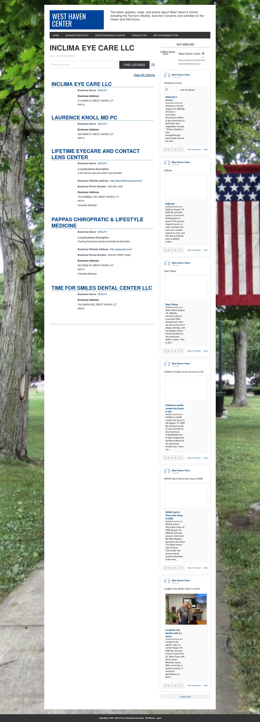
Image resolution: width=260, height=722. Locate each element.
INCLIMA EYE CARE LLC (92, 47)
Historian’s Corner (171, 98)
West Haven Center (69, 20)
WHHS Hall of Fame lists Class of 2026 (174, 515)
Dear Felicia (172, 304)
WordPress (150, 718)
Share (206, 149)
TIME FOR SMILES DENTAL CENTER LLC (101, 287)
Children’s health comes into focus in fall (175, 408)
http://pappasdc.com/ (121, 249)
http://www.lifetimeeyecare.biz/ (126, 180)
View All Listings (144, 75)
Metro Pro (119, 718)
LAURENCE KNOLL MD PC (84, 117)
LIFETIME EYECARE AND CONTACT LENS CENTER (95, 154)
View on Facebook (194, 149)
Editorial (170, 203)
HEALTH (102, 90)
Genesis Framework (135, 718)
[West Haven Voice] (167, 52)
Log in (158, 718)
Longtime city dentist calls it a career (174, 633)
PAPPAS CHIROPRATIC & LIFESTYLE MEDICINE (97, 222)
